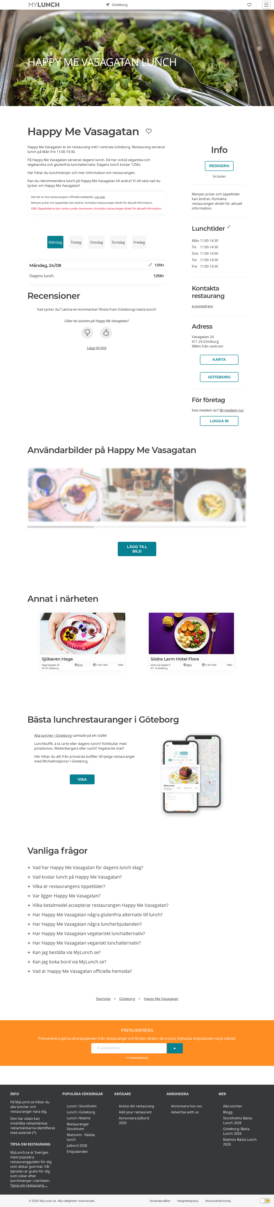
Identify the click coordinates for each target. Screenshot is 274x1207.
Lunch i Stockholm (82, 1106)
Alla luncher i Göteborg (53, 735)
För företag (219, 176)
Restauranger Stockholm (78, 1126)
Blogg (227, 1112)
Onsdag (96, 242)
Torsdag (118, 242)
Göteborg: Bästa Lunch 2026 (236, 1131)
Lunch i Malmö (79, 1118)
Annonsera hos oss (186, 1106)
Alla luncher (232, 1106)
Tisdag (76, 242)
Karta (219, 359)
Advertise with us (185, 1112)
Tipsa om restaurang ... (29, 1185)
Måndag (55, 242)
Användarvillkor (160, 1201)
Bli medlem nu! (232, 410)
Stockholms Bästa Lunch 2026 (237, 1120)
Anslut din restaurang (136, 1106)
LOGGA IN (219, 421)
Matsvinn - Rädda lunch (81, 1137)
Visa (82, 779)
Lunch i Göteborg (81, 1112)
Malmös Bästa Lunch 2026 (240, 1142)
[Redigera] (150, 265)
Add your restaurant (135, 1112)
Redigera (219, 166)
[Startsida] (44, 4)
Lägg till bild (96, 348)
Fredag (139, 242)
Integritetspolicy (139, 1057)
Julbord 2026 (77, 1145)
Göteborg (219, 377)
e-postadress (202, 306)
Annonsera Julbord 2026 (134, 1120)
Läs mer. (100, 197)
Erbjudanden (77, 1151)
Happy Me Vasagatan (161, 998)
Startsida (103, 998)
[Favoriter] (249, 5)
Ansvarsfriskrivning (218, 1201)
